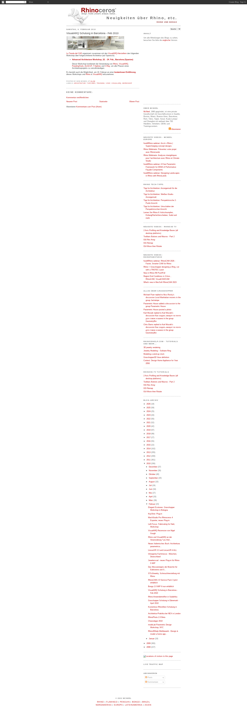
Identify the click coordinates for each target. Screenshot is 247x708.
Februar (152, 504)
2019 (149, 430)
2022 (149, 419)
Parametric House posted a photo (157, 310)
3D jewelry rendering (152, 347)
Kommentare (152, 682)
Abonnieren (176, 129)
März (151, 500)
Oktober (152, 474)
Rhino (115, 64)
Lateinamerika (133, 705)
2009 (149, 643)
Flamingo (111, 702)
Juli (150, 485)
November (153, 470)
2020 (149, 426)
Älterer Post (134, 101)
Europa (118, 705)
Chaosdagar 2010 (155, 621)
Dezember (153, 467)
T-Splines (97, 66)
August (152, 482)
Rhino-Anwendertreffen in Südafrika (162, 597)
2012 (149, 456)
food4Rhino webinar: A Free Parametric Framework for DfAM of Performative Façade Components (160, 167)
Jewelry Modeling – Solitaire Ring (157, 351)
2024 (149, 411)
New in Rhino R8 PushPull (154, 273)
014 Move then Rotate (153, 246)
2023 (149, 415)
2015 (149, 445)
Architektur (80, 83)
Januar (152, 639)
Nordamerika (103, 705)
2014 (149, 448)
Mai (150, 493)
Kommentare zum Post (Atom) (88, 107)
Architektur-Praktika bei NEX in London (164, 613)
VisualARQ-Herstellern (117, 53)
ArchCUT (88, 66)
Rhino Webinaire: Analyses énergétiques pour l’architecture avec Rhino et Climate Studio (161, 158)
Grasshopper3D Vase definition (156, 357)
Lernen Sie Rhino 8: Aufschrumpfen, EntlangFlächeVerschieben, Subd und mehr (160, 215)
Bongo (136, 702)
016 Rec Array (149, 240)
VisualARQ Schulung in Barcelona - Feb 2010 (92, 33)
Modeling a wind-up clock (154, 354)
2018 (149, 434)
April (151, 496)
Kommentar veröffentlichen (77, 97)
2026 (149, 404)
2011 (149, 460)
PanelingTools (78, 66)
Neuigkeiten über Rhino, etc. (141, 18)
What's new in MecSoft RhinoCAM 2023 (160, 282)
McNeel (147, 111)
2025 (149, 408)
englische (166, 40)
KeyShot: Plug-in (155, 514)
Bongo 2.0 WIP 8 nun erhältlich (161, 586)
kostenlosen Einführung (125, 72)
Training (101, 83)
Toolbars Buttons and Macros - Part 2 (159, 236)
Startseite (103, 101)
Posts (149, 677)
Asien (148, 705)
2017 (149, 437)
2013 (149, 452)
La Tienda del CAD (74, 53)
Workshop (127, 83)
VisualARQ (123, 64)
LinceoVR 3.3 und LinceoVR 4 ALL (162, 550)
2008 (149, 647)
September (153, 478)
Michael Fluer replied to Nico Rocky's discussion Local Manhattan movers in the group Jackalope (162, 297)
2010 (149, 463)
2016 (149, 441)
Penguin (125, 702)
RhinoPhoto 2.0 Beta (156, 617)
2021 (149, 422)
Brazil (146, 702)
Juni (151, 489)
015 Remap (148, 243)
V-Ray (107, 66)
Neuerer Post (71, 101)
